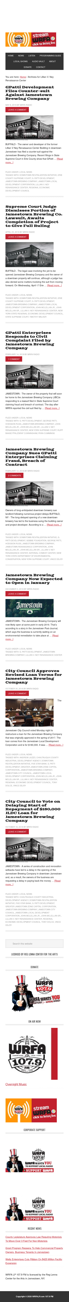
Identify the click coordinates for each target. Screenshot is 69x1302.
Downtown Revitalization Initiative (38, 175)
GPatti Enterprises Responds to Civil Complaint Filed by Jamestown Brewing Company (29, 340)
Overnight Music (16, 1084)
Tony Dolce (47, 921)
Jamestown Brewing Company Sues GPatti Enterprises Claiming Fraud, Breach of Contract (31, 457)
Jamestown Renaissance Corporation (26, 546)
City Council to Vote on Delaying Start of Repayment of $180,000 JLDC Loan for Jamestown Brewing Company (32, 811)
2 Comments (14, 475)
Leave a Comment (17, 109)
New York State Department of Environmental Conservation (33, 555)
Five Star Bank (39, 763)
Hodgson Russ (13, 423)
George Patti (50, 420)
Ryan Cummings (46, 433)
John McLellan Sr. (30, 426)
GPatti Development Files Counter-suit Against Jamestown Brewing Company (29, 93)
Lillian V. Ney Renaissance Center (39, 310)
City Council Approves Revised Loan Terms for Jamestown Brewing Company (33, 676)
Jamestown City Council (18, 773)
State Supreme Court (17, 316)
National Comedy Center (42, 552)
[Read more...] (54, 285)
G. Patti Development (43, 178)
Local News (25, 172)
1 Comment (14, 359)
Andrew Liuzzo (27, 757)
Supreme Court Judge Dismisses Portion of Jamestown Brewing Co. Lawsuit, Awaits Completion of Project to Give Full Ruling (33, 216)
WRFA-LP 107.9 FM (34, 15)
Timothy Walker (38, 316)
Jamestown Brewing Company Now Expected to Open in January (34, 579)
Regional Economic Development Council (28, 782)
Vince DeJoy (56, 559)
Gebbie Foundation (36, 540)
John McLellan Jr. (45, 307)
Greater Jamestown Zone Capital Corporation (30, 906)
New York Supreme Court (42, 430)
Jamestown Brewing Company (21, 181)
